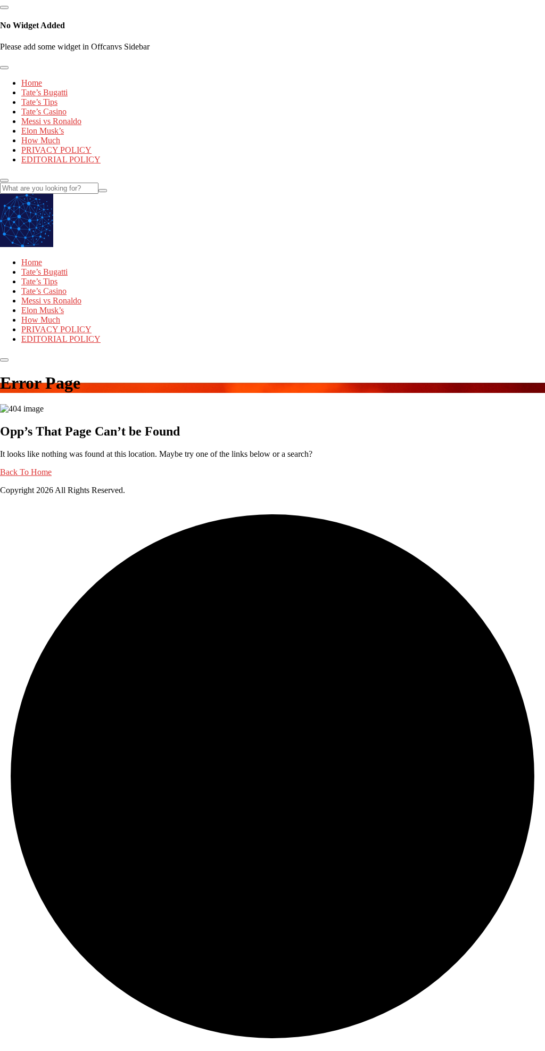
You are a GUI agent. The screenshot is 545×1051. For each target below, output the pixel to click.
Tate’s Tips (39, 101)
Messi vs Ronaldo (51, 121)
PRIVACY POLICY (56, 149)
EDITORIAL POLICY (61, 159)
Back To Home (26, 472)
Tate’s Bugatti (44, 92)
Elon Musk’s (42, 130)
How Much (40, 140)
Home (31, 82)
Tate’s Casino (44, 111)
